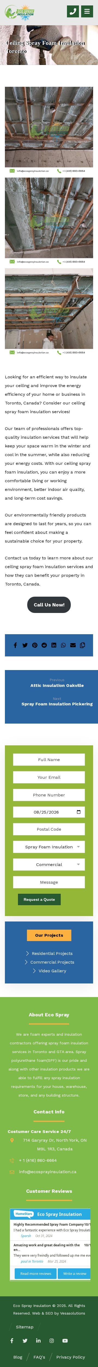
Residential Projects (52, 953)
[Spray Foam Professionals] (19, 12)
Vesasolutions (72, 1313)
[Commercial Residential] (49, 864)
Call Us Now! (49, 605)
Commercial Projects (52, 962)
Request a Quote (39, 899)
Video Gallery (52, 970)
